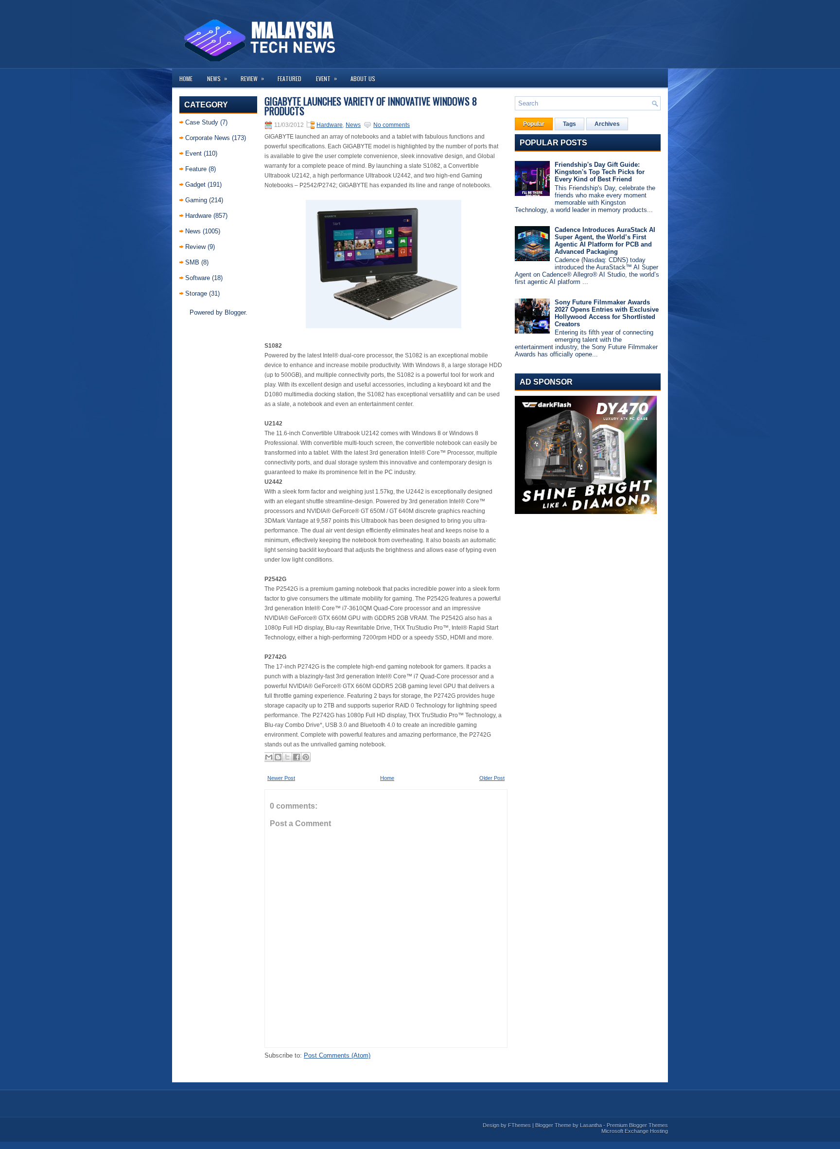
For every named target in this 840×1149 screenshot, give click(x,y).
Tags (569, 124)
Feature (196, 169)
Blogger (235, 312)
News (217, 78)
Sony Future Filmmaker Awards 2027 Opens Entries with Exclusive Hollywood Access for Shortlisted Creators (607, 313)
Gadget (195, 184)
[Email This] (269, 757)
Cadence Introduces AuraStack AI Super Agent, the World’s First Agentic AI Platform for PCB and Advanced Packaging (605, 240)
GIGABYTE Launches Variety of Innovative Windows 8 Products (370, 106)
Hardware (198, 215)
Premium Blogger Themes (637, 1125)
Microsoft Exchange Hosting (634, 1131)
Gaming (196, 200)
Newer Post (281, 778)
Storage (196, 293)
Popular (533, 124)
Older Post (492, 778)
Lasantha (591, 1125)
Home (185, 78)
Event (326, 78)
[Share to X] (287, 757)
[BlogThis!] (278, 757)
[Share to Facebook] (296, 757)
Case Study (201, 122)
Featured (289, 78)
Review (252, 78)
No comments (391, 125)
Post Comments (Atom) (337, 1055)
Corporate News (207, 137)
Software (197, 278)
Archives (607, 124)
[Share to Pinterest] (306, 757)
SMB (192, 262)
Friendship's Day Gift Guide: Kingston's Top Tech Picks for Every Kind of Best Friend (600, 172)
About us (362, 78)
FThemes (519, 1125)
